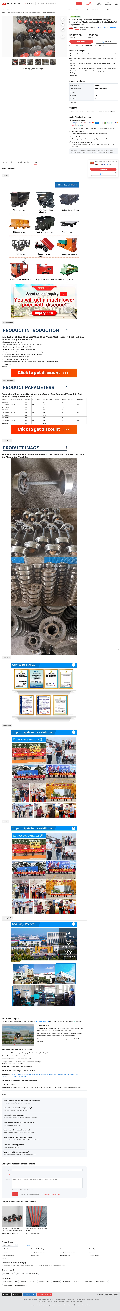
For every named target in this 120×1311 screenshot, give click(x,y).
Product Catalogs (26, 1245)
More (3, 1289)
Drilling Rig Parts (33, 1273)
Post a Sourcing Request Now (50, 1194)
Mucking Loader (22, 1074)
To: (10, 1175)
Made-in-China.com (52, 1301)
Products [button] (30, 3)
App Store (6, 1294)
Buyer (78, 9)
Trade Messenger (29, 1294)
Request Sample (99, 45)
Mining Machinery (35, 12)
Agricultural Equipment (66, 1249)
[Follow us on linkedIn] (117, 1294)
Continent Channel (80, 1299)
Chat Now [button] (108, 42)
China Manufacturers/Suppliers (46, 1299)
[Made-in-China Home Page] (11, 3)
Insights (97, 1299)
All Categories (8, 9)
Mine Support (53, 1074)
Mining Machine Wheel (102, 1281)
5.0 (97, 164)
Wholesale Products (60, 1299)
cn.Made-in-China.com (76, 1301)
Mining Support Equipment (38, 1252)
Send (15, 1194)
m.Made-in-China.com (64, 1301)
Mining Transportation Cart (67, 1252)
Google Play (17, 1294)
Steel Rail (91, 1252)
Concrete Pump (22, 1076)
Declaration (78, 1305)
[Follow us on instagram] (110, 1294)
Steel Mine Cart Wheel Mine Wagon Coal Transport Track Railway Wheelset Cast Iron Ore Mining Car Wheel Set (12, 1230)
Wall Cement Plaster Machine (66, 1074)
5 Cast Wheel (66, 1281)
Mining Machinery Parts (48, 12)
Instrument (5, 1252)
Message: (8, 1179)
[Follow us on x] (107, 1294)
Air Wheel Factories (43, 1281)
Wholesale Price (70, 1299)
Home (3, 12)
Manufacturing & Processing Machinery (17, 12)
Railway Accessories (7, 1255)
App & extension (96, 9)
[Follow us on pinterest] (115, 1294)
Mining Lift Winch (94, 1255)
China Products (33, 1299)
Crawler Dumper (12, 1076)
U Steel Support (43, 1074)
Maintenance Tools (8, 1273)
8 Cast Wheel (77, 1281)
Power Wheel (56, 1281)
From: (9, 1170)
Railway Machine (35, 1255)
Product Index (90, 1299)
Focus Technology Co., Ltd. (47, 1305)
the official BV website (42, 1021)
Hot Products (24, 1299)
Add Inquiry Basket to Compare (34, 69)
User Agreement (69, 1305)
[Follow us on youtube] (112, 1294)
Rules (117, 9)
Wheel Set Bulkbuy (20, 1286)
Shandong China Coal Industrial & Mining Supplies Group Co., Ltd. (85, 27)
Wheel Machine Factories (28, 1281)
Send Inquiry (81, 41)
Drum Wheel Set (7, 1286)
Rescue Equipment (94, 1249)
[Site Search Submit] (79, 3)
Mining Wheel (88, 1281)
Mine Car (14, 1074)
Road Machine (6, 1249)
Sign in (116, 4)
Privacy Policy (87, 1305)
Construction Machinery (37, 1249)
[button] (73, 3)
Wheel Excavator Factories (10, 1281)
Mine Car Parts (21, 1273)
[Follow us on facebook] (105, 1294)
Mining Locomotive (33, 1074)
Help (87, 9)
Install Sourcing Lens (45, 1294)
